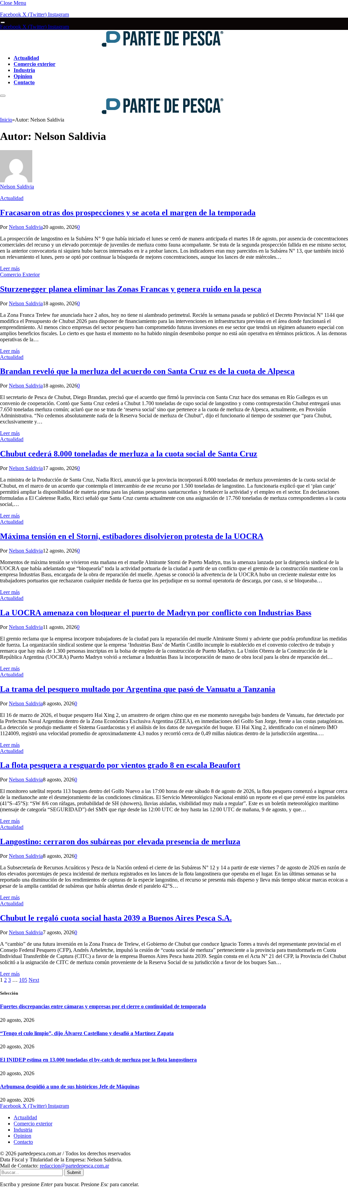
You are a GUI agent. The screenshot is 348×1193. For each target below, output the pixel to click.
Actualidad (26, 58)
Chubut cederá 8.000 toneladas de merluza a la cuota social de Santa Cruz (128, 453)
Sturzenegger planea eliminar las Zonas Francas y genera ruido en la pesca (130, 289)
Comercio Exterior (20, 274)
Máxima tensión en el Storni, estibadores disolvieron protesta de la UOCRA (131, 536)
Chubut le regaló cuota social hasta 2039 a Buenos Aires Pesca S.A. (116, 918)
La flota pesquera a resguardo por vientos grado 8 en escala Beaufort (120, 765)
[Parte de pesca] (112, 46)
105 (23, 980)
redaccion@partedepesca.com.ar (74, 1166)
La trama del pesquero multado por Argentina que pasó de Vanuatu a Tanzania (137, 689)
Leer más (10, 268)
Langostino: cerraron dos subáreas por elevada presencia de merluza (120, 841)
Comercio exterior (34, 64)
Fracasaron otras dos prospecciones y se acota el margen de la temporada (128, 212)
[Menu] (3, 22)
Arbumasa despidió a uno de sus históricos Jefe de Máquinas (69, 1086)
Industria (24, 70)
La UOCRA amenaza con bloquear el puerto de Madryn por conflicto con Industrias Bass (155, 612)
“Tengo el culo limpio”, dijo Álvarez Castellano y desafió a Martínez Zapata (87, 1033)
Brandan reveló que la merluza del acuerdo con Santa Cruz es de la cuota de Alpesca (147, 371)
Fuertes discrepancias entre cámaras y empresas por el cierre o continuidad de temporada (103, 1006)
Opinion (23, 76)
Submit (74, 1172)
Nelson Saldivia (17, 186)
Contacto (24, 82)
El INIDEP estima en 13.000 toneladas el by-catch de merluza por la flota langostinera (98, 1060)
